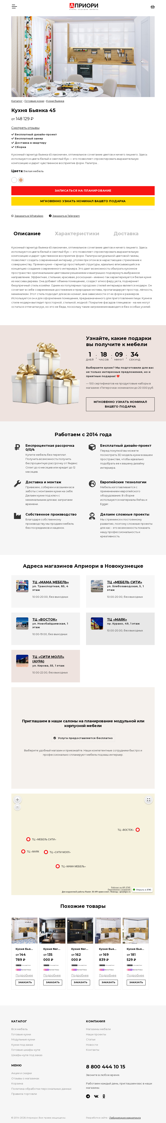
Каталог (16, 100)
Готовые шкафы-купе (25, 1049)
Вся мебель (19, 1029)
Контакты (92, 1049)
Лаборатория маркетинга (125, 1117)
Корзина (17, 1083)
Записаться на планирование (83, 190)
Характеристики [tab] (77, 233)
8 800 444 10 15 (105, 1067)
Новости (92, 1044)
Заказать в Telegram (66, 215)
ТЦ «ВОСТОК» (44, 619)
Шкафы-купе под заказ (26, 1055)
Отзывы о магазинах (25, 1078)
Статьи (90, 1039)
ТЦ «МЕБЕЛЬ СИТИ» (124, 582)
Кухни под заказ (22, 1044)
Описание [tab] (27, 233)
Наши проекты (96, 1034)
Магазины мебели (98, 1029)
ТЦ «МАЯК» (117, 619)
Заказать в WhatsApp (29, 215)
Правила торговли (24, 1093)
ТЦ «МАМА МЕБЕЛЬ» (50, 582)
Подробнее (24, 975)
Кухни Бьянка (55, 100)
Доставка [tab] (126, 233)
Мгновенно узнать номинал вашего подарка (83, 201)
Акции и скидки (21, 1073)
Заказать (25, 982)
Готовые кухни (34, 100)
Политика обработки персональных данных (41, 1088)
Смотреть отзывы (25, 128)
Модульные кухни (23, 1039)
